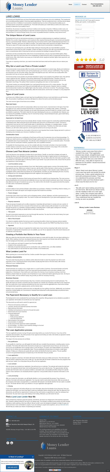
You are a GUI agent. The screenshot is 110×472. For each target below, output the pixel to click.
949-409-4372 (64, 405)
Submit (78, 52)
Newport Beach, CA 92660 (80, 422)
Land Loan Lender (20, 396)
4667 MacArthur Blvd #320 (80, 420)
